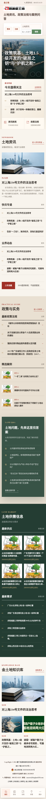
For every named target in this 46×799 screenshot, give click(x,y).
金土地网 (29, 781)
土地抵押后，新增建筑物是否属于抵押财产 (22, 456)
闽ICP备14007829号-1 (23, 766)
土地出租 (16, 781)
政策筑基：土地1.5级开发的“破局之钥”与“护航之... (12, 743)
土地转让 (22, 781)
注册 (16, 29)
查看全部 (41, 529)
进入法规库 (39, 309)
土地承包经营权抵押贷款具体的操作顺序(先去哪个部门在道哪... (22, 481)
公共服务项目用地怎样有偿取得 (20, 448)
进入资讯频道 (38, 142)
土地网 (10, 781)
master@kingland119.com (34, 777)
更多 (42, 205)
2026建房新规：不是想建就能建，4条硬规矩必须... (31, 285)
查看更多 (39, 670)
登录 (8, 29)
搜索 (36, 32)
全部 (42, 316)
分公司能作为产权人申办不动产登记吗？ (21, 465)
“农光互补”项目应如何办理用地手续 (21, 473)
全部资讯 (38, 87)
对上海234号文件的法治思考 (19, 182)
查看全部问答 (12, 490)
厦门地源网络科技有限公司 (26, 762)
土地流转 (35, 781)
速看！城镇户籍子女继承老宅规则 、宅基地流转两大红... (34, 743)
